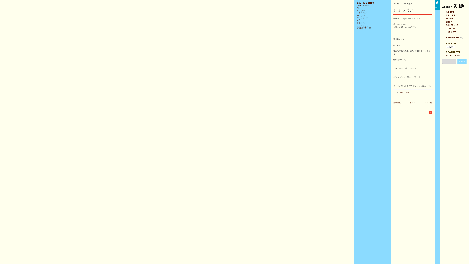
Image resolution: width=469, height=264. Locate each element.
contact (452, 28)
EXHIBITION (362, 28)
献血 (359, 20)
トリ (359, 10)
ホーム (413, 103)
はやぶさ (360, 25)
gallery (451, 15)
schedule (452, 25)
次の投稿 (397, 103)
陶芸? (359, 8)
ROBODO (451, 32)
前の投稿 (428, 103)
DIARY (360, 6)
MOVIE (450, 18)
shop (449, 22)
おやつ (359, 13)
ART (359, 15)
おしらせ (360, 18)
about (450, 12)
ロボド (359, 23)
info (437, 8)
